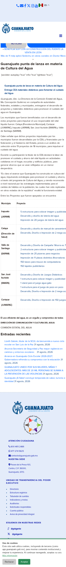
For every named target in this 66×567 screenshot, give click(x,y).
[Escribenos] (22, 6)
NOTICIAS (16, 44)
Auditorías (14, 504)
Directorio (14, 489)
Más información (9, 556)
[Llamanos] (17, 6)
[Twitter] (29, 6)
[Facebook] (25, 6)
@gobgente (15, 529)
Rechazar (9, 562)
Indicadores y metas (18, 500)
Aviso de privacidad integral (21, 514)
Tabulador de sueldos (19, 496)
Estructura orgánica (18, 493)
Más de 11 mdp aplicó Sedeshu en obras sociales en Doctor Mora (33, 56)
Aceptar (24, 562)
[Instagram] (32, 6)
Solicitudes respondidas (20, 507)
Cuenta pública (16, 511)
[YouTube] (36, 6)
